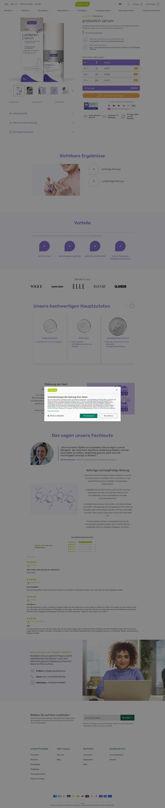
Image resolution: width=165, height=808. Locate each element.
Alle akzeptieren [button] (88, 416)
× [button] (116, 390)
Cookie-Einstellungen (103, 408)
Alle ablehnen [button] (108, 416)
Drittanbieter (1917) (69, 404)
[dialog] (82, 404)
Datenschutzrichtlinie (53, 411)
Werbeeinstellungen (53, 408)
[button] (56, 416)
